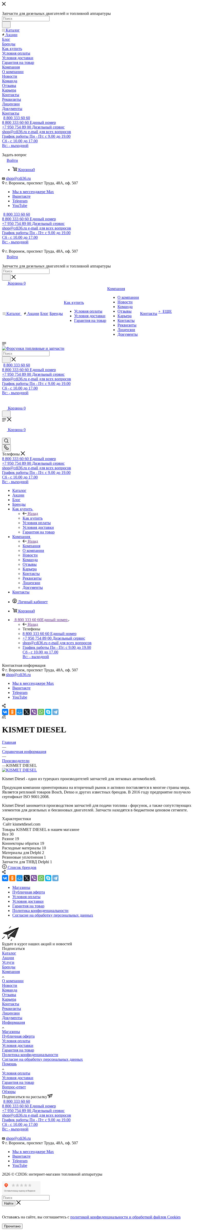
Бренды (8, 967)
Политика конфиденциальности (30, 1055)
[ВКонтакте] (5, 712)
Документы (12, 1018)
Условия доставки (17, 1045)
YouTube (19, 205)
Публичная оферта (18, 1036)
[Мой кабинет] (4, 403)
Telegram (19, 201)
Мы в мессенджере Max (33, 192)
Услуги (8, 962)
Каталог (9, 953)
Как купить (33, 518)
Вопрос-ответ (14, 1087)
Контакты (10, 1004)
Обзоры (9, 1091)
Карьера (9, 999)
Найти (8, 1203)
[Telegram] (55, 712)
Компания (31, 546)
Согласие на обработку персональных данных (42, 1059)
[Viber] (34, 712)
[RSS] (4, 717)
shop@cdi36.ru (18, 178)
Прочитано (12, 1226)
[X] (27, 712)
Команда (9, 990)
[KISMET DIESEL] (19, 770)
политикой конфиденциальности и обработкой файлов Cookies (125, 1217)
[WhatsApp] (41, 712)
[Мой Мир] (19, 712)
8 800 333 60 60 (16, 118)
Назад (33, 513)
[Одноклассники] (12, 712)
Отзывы (9, 994)
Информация (13, 1022)
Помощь (9, 1064)
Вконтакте (21, 196)
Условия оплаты (16, 1041)
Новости (9, 985)
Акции (8, 958)
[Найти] (6, 24)
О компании (13, 981)
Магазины (11, 1031)
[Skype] (48, 712)
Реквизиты (11, 1008)
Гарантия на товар (18, 1050)
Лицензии (11, 1013)
